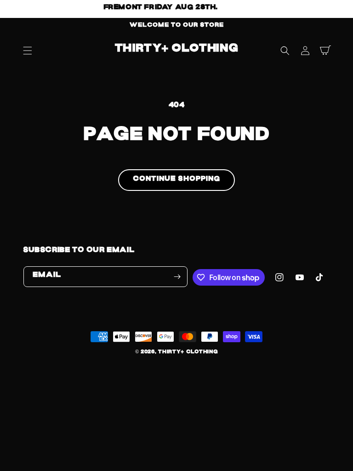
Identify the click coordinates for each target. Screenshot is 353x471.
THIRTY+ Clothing (188, 353)
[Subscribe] (177, 276)
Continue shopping (176, 180)
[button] (27, 50)
